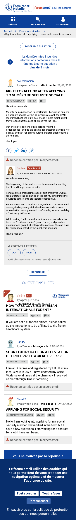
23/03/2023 (50, 173)
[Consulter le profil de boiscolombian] (10, 86)
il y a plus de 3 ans (26, 173)
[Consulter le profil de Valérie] (10, 301)
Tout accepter (27, 493)
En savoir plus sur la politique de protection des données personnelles (38, 511)
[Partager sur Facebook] (8, 151)
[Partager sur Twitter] (16, 151)
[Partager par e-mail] (24, 151)
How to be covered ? (17, 315)
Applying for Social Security (32, 409)
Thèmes (12, 24)
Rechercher (38, 24)
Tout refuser (51, 493)
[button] (38, 14)
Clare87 (21, 399)
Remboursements (15, 101)
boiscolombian (25, 81)
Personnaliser (39, 501)
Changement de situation (20, 415)
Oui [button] (16, 252)
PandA (21, 341)
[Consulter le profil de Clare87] (10, 404)
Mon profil (63, 24)
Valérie (21, 295)
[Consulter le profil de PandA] (10, 347)
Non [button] (31, 253)
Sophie (21, 168)
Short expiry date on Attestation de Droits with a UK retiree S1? (37, 354)
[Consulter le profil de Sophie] (10, 174)
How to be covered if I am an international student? (31, 308)
